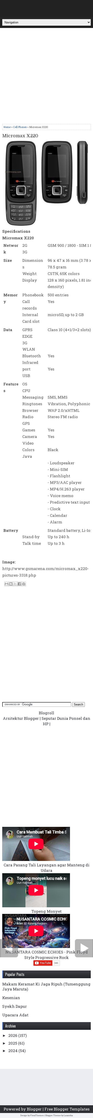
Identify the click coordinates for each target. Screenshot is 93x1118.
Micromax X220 (20, 135)
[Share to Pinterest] (23, 584)
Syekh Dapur (14, 1006)
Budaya (48, 7)
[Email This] (6, 584)
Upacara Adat (15, 1015)
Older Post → (84, 948)
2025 (13, 1043)
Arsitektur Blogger (21, 718)
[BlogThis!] (11, 584)
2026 (13, 1035)
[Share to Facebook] (19, 584)
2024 (13, 1050)
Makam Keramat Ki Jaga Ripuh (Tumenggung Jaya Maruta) (46, 986)
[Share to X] (15, 584)
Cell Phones (20, 127)
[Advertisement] (46, 77)
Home (7, 127)
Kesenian (11, 997)
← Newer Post (9, 948)
